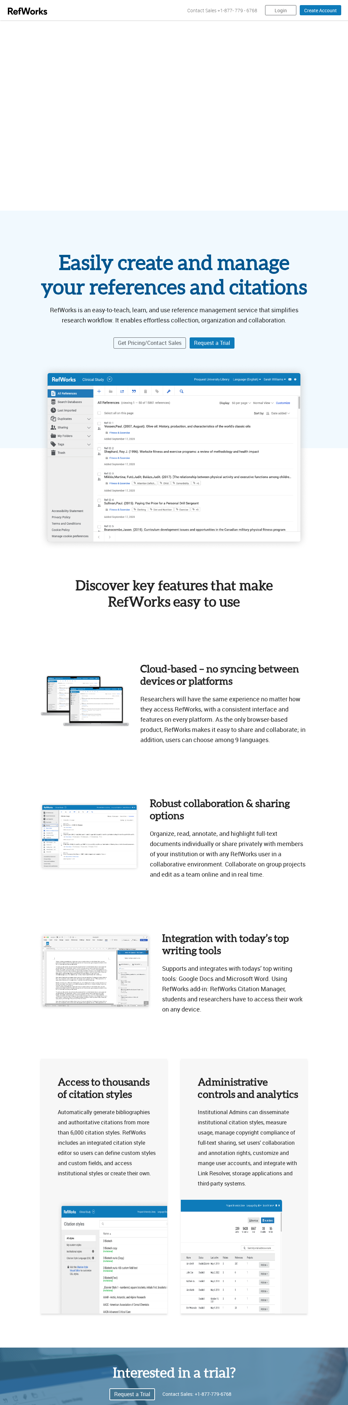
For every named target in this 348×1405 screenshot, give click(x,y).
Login (281, 10)
